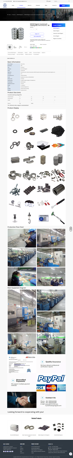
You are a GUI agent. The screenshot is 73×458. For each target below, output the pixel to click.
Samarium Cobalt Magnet (58, 33)
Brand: (41, 44)
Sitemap (50, 456)
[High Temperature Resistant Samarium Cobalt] (29, 427)
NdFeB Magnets (56, 28)
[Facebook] (4, 451)
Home (21, 446)
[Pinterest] (10, 451)
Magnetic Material (28, 54)
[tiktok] (12, 451)
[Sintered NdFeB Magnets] (14, 427)
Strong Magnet (36, 54)
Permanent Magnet (36, 52)
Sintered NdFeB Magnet (12, 52)
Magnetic (43, 52)
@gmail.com (24, 1)
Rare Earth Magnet (20, 54)
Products (21, 448)
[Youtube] (7, 451)
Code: (31, 46)
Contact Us (22, 452)
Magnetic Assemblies (57, 38)
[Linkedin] (5, 451)
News (21, 451)
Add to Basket (36, 36)
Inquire (36, 33)
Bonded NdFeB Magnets (35, 448)
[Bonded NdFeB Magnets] (58, 427)
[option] (14, 428)
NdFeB (30, 52)
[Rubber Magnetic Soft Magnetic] (44, 427)
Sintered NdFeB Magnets (35, 446)
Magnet (26, 52)
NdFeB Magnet (20, 52)
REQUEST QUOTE (63, 6)
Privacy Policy (46, 456)
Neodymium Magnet (11, 54)
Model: (31, 44)
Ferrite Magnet (56, 36)
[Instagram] (9, 451)
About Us (21, 449)
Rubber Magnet (56, 30)
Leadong (58, 456)
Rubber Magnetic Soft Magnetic (37, 449)
